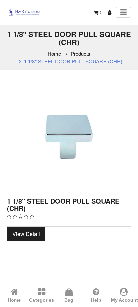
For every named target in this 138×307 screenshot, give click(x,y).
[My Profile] (109, 12)
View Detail (26, 234)
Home (54, 53)
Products (80, 53)
